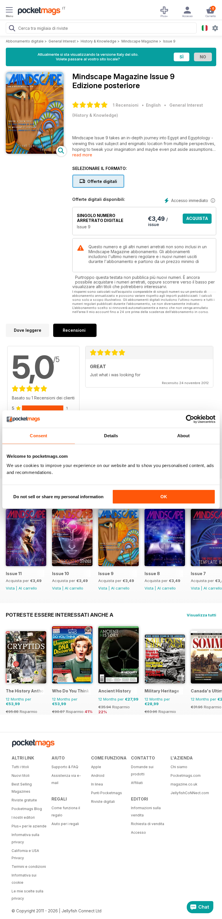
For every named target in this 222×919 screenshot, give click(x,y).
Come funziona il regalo (65, 811)
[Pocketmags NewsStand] (37, 11)
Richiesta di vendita (147, 824)
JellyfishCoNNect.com (188, 793)
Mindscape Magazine (139, 41)
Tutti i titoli (20, 767)
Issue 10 (60, 573)
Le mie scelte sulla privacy (27, 895)
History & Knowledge (98, 41)
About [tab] (183, 435)
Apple (96, 767)
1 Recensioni (125, 105)
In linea (97, 784)
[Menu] (9, 10)
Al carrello (27, 588)
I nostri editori (23, 817)
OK (163, 496)
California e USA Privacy (25, 854)
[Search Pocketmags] (12, 29)
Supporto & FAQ (64, 767)
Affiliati (137, 783)
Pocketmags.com (186, 775)
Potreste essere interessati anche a (59, 615)
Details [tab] (111, 435)
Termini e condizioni (29, 866)
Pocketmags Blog (27, 809)
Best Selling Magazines (22, 788)
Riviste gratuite (24, 800)
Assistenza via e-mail (66, 779)
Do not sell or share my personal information (58, 496)
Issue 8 (152, 573)
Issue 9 (169, 41)
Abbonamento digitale (25, 41)
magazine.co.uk (184, 784)
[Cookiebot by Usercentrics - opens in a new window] (190, 419)
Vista (10, 588)
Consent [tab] (38, 435)
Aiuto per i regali (65, 824)
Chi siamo (179, 767)
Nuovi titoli (20, 775)
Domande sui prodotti (142, 770)
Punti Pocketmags (106, 793)
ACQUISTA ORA (197, 220)
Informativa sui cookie (24, 879)
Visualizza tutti (201, 615)
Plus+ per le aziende (29, 826)
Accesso (138, 832)
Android (97, 775)
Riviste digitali (103, 801)
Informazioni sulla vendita (146, 811)
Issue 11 (14, 573)
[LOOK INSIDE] (35, 152)
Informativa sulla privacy (25, 838)
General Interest (62, 41)
